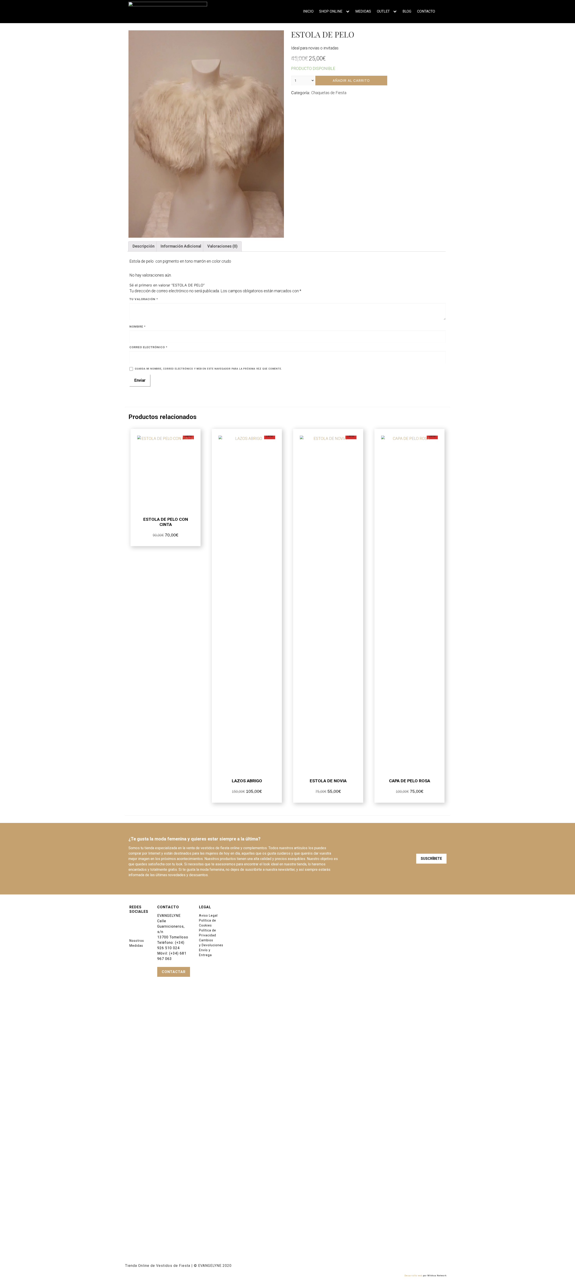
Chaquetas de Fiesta (328, 92)
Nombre (137, 326)
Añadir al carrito (351, 80)
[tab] (143, 246)
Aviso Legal (208, 915)
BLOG (406, 11)
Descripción (144, 246)
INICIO (308, 11)
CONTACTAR (174, 972)
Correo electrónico (148, 347)
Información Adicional (181, 246)
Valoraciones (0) (222, 246)
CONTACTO (426, 11)
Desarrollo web (413, 1275)
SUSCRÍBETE (431, 858)
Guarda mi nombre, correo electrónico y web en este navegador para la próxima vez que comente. (208, 368)
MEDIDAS (363, 11)
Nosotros (136, 940)
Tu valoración (143, 299)
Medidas (136, 945)
